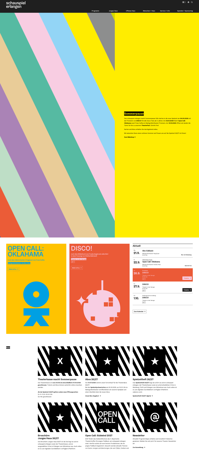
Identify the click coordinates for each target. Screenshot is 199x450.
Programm (95, 11)
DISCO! (145, 272)
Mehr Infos (12, 269)
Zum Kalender (138, 311)
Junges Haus (113, 11)
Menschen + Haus (149, 11)
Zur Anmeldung (138, 447)
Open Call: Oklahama (151, 261)
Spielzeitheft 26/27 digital (142, 396)
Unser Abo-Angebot (92, 396)
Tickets (186, 278)
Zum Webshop (129, 137)
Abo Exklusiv (147, 250)
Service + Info (165, 11)
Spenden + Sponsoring (185, 11)
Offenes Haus (130, 11)
